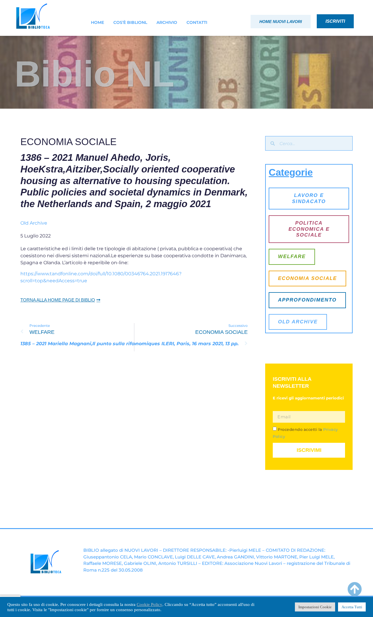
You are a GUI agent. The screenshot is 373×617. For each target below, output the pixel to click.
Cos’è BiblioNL (130, 22)
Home (97, 22)
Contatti (196, 22)
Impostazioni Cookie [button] (315, 607)
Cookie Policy (149, 604)
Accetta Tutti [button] (352, 607)
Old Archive (33, 223)
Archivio (166, 22)
